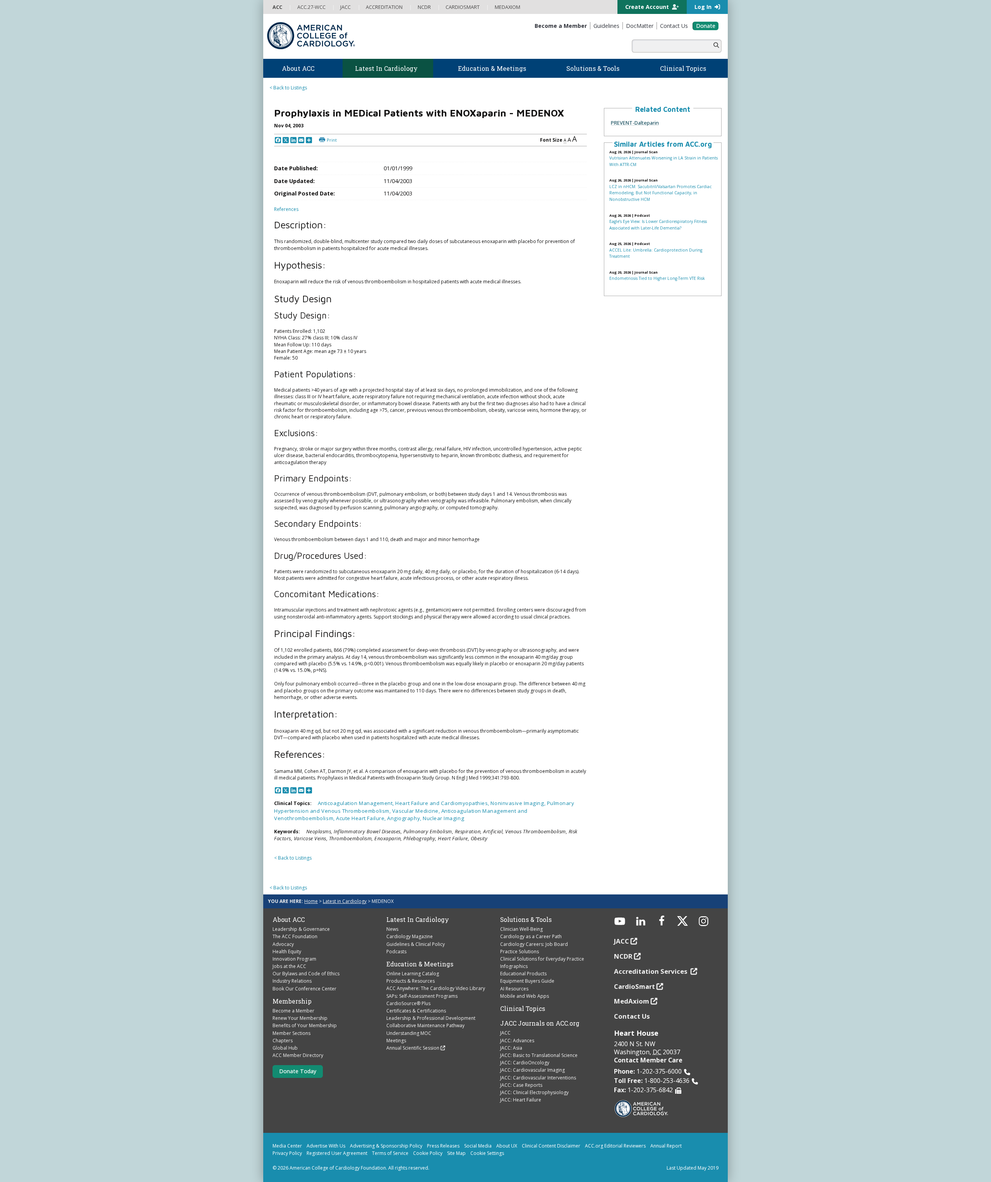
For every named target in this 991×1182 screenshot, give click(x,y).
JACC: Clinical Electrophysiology (534, 1092)
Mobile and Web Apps (524, 996)
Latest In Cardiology (417, 919)
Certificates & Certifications (416, 1010)
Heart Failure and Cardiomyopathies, (442, 803)
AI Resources (514, 988)
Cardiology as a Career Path (531, 936)
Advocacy (283, 944)
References (286, 209)
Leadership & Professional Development (430, 1018)
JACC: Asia (511, 1048)
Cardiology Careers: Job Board (534, 944)
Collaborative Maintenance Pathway (425, 1025)
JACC (505, 1033)
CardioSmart (634, 986)
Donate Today (297, 1071)
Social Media (478, 1146)
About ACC (289, 919)
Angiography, (405, 818)
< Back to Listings (288, 87)
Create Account (647, 6)
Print (332, 140)
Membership (292, 1001)
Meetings (396, 1040)
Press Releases (443, 1146)
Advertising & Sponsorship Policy (386, 1146)
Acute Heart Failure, (361, 818)
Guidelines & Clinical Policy (415, 944)
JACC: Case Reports (521, 1085)
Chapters (283, 1040)
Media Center (287, 1146)
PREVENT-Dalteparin (635, 122)
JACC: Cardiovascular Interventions (538, 1077)
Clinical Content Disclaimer (551, 1146)
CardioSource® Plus (408, 1003)
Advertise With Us (326, 1146)
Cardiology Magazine (409, 936)
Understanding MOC (408, 1033)
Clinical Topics (522, 1008)
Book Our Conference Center (304, 988)
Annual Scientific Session (412, 1048)
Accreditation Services (651, 971)
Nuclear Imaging (443, 818)
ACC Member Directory (298, 1055)
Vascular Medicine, (416, 810)
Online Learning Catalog (412, 973)
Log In (703, 6)
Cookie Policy (427, 1153)
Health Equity (287, 951)
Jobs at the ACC (289, 966)
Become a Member (293, 1010)
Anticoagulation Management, (357, 803)
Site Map (456, 1153)
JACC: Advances (517, 1040)
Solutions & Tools (526, 919)
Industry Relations (292, 981)
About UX (506, 1146)
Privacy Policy (287, 1153)
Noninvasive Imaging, (518, 803)
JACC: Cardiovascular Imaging (532, 1070)
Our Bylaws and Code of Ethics (306, 973)
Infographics (514, 966)
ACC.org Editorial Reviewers (615, 1146)
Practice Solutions (519, 951)
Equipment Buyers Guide (527, 981)
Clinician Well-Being (521, 929)
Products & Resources (410, 981)
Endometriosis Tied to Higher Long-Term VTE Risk (657, 278)
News (392, 929)
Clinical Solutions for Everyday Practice (542, 959)
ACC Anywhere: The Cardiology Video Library (435, 988)
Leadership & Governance (301, 929)
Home (311, 901)
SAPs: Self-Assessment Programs (422, 996)
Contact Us (632, 1016)
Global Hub (285, 1048)
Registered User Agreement (337, 1153)
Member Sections (291, 1033)
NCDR (623, 956)
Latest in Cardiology (345, 901)
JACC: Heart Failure (520, 1099)
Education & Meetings (419, 964)
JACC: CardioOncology (524, 1062)
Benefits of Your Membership (305, 1025)
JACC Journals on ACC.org (540, 1023)
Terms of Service (390, 1153)
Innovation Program (294, 959)
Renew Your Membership (300, 1018)
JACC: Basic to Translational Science (539, 1055)
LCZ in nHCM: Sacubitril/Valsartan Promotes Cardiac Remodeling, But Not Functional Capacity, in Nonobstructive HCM (660, 193)
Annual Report (666, 1146)
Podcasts (396, 951)
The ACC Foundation (295, 936)
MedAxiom (631, 1001)
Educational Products (523, 973)
